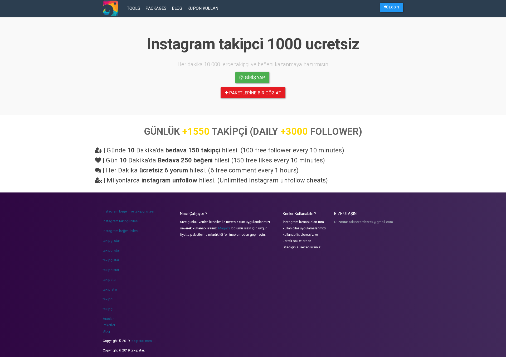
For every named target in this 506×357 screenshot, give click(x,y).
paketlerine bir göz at (254, 92)
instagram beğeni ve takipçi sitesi (128, 211)
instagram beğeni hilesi (120, 231)
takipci (108, 299)
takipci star (111, 250)
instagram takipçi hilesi (120, 221)
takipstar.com (141, 341)
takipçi (108, 309)
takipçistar (111, 260)
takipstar (109, 280)
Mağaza (224, 228)
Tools (133, 8)
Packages (156, 8)
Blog (177, 8)
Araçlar (108, 319)
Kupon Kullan (202, 8)
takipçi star (111, 241)
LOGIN (393, 7)
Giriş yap (254, 77)
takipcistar (111, 270)
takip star (110, 289)
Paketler (109, 325)
